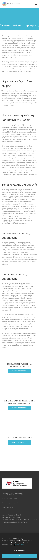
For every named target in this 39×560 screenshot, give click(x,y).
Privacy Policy (19, 545)
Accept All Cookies (19, 556)
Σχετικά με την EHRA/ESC (11, 498)
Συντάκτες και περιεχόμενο (11, 503)
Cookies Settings (19, 550)
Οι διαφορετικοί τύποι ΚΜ (19, 438)
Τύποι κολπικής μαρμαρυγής (19, 185)
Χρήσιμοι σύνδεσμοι (9, 508)
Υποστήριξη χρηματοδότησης (12, 494)
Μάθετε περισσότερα (20, 371)
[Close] (36, 536)
